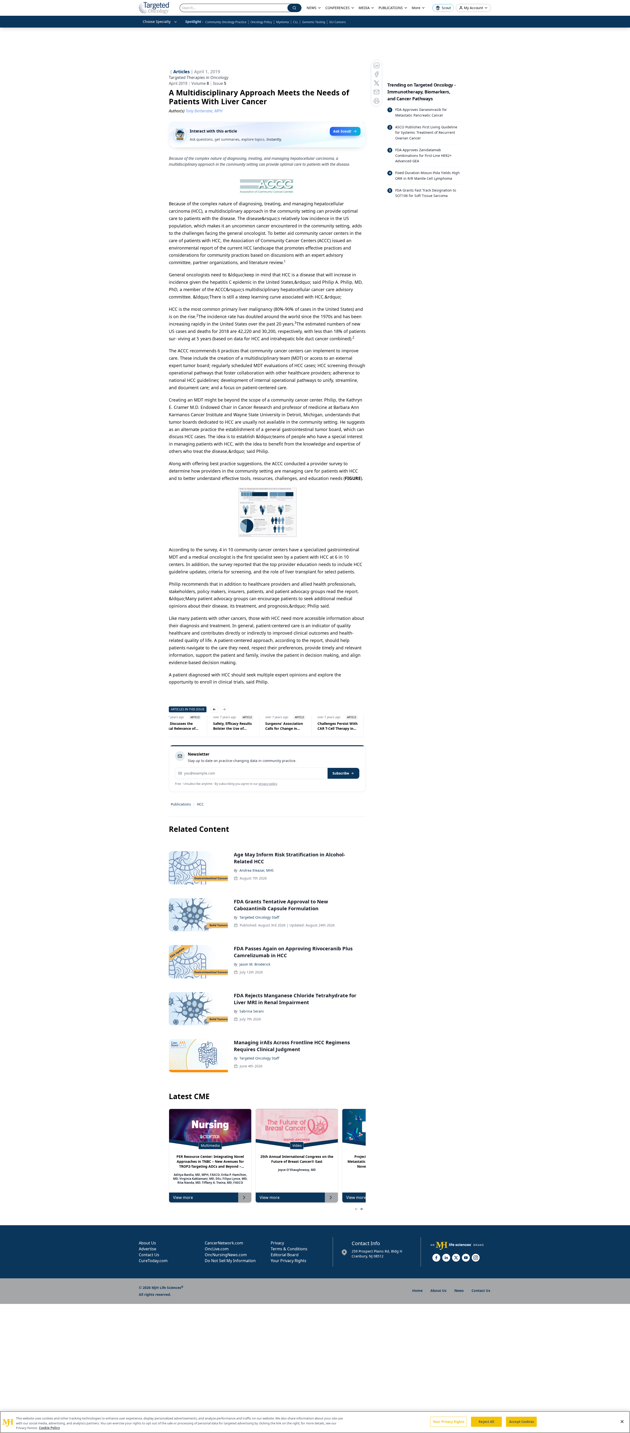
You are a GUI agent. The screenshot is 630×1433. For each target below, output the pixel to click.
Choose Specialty (157, 21)
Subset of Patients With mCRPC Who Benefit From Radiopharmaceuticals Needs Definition (241, 726)
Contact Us (149, 1254)
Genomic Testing (313, 22)
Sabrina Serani (251, 1011)
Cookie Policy (49, 1428)
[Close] (622, 1421)
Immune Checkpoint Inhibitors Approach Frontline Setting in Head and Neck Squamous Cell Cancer (187, 726)
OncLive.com (217, 1249)
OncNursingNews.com (226, 1254)
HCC (200, 804)
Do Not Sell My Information (230, 1260)
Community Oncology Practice (225, 22)
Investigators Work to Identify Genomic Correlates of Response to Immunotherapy (292, 726)
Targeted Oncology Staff (259, 917)
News (459, 1290)
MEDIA (364, 7)
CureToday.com (153, 1260)
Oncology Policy (261, 22)
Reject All (486, 1421)
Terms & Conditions (289, 1249)
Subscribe (340, 773)
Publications (181, 804)
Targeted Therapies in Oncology (198, 77)
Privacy (277, 1243)
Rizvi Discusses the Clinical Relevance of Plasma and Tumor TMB (345, 726)
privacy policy (268, 784)
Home (417, 1290)
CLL (295, 22)
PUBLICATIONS (390, 7)
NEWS (311, 7)
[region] (315, 1422)
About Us (147, 1243)
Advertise (147, 1249)
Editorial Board (285, 1254)
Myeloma (282, 22)
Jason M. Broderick (254, 964)
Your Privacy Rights (288, 1260)
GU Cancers (337, 22)
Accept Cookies (521, 1421)
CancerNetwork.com (224, 1243)
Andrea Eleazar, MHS (256, 870)
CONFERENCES (337, 7)
